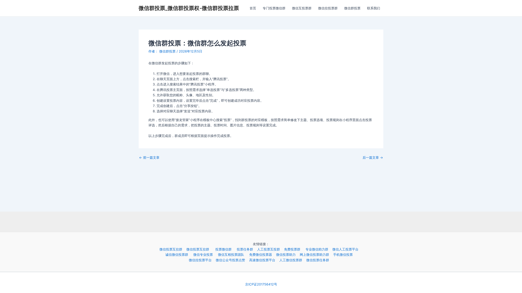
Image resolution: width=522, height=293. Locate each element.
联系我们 (373, 8)
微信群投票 (352, 8)
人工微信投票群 (292, 260)
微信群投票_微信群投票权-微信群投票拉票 (189, 8)
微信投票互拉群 (172, 249)
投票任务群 (247, 249)
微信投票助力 (288, 255)
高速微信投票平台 (264, 260)
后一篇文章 (373, 157)
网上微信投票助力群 (316, 255)
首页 (253, 8)
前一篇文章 (149, 157)
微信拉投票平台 (202, 260)
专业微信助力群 (318, 249)
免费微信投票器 (262, 255)
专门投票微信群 (274, 8)
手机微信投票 (345, 255)
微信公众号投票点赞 (232, 260)
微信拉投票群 (328, 8)
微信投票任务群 (319, 260)
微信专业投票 (205, 255)
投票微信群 (226, 249)
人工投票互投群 (270, 249)
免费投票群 (294, 249)
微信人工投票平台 (347, 249)
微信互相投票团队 (233, 255)
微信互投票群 (302, 8)
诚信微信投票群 (179, 255)
